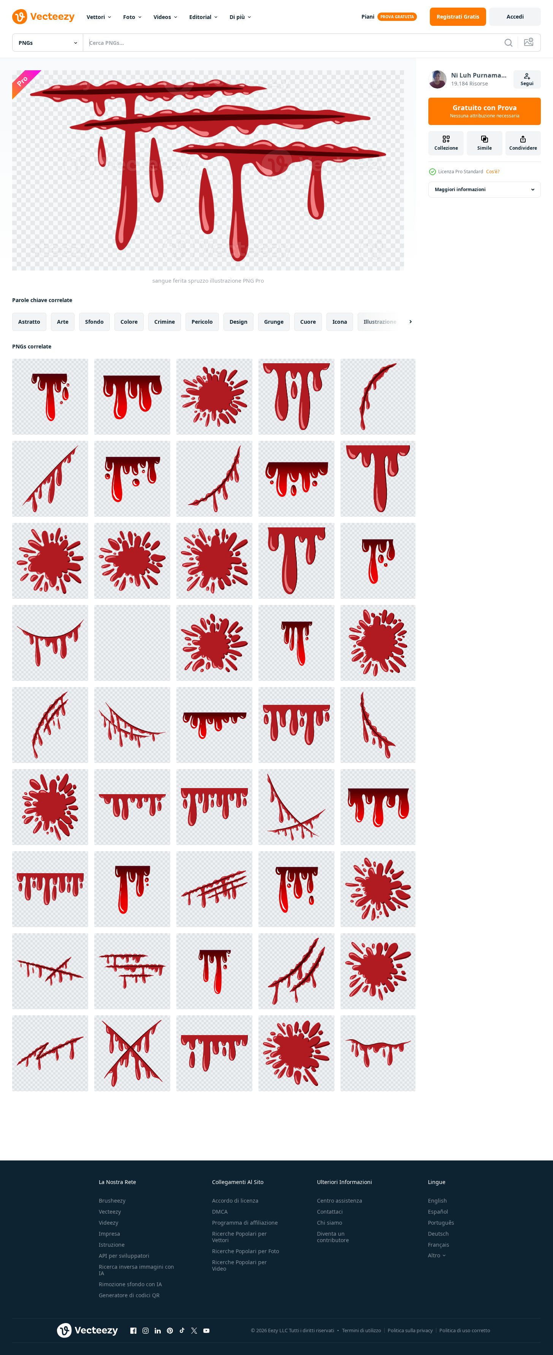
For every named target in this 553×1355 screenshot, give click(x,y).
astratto (29, 321)
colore (129, 321)
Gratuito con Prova (485, 111)
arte (62, 321)
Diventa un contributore (333, 1237)
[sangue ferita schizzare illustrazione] (50, 397)
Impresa (109, 1233)
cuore (308, 321)
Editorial (200, 17)
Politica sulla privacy (410, 1330)
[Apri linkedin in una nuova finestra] (158, 1331)
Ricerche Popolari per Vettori (239, 1237)
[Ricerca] (508, 42)
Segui (527, 83)
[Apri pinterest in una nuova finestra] (170, 1331)
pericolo (202, 321)
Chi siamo (329, 1222)
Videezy (108, 1222)
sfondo (94, 321)
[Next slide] (404, 321)
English (437, 1200)
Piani (367, 16)
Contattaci (330, 1211)
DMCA (220, 1211)
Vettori (96, 17)
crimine (164, 321)
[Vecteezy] (43, 16)
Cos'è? (492, 171)
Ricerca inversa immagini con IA (136, 1270)
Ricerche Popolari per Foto (245, 1251)
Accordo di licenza (235, 1200)
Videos (162, 17)
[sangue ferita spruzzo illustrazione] (378, 397)
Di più (237, 17)
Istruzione (112, 1244)
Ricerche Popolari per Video (239, 1265)
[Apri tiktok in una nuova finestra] (182, 1331)
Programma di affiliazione (245, 1222)
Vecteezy (110, 1211)
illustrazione (380, 321)
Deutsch (438, 1233)
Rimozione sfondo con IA (130, 1284)
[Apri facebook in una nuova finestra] (133, 1331)
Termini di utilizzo (361, 1330)
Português (441, 1222)
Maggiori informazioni (460, 189)
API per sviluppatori (124, 1255)
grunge (274, 321)
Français (438, 1244)
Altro (434, 1255)
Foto (129, 17)
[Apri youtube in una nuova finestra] (206, 1331)
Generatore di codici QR (129, 1295)
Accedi (515, 16)
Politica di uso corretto (464, 1330)
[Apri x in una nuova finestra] (194, 1331)
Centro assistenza (339, 1200)
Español (438, 1211)
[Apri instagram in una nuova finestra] (146, 1331)
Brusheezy (112, 1200)
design (238, 321)
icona (340, 321)
